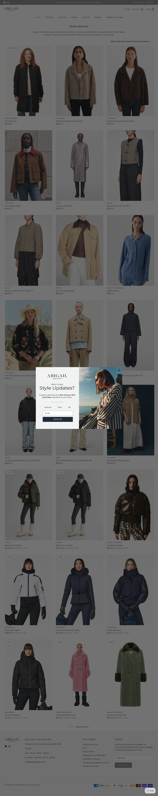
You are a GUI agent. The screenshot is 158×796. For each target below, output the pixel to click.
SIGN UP (57, 419)
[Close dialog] (119, 370)
